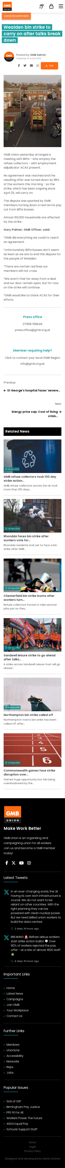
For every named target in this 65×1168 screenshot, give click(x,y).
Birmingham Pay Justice (23, 1107)
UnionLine (13, 1050)
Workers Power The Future (24, 1118)
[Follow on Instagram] (29, 863)
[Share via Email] (31, 66)
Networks (12, 1061)
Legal (32, 1147)
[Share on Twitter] (25, 66)
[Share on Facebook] (19, 66)
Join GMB (13, 1005)
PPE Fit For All (14, 1112)
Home (10, 988)
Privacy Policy (32, 1151)
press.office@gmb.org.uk (32, 330)
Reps (9, 1067)
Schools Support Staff (21, 1129)
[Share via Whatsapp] (38, 66)
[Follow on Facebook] (7, 863)
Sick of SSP (13, 1101)
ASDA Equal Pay (17, 1124)
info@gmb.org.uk (33, 364)
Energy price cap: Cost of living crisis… (35, 414)
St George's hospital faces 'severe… (33, 390)
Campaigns (14, 999)
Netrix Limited (51, 1158)
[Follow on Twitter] (13, 863)
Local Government (16, 16)
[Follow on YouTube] (21, 863)
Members (13, 1045)
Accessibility (14, 1056)
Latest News (14, 994)
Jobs (10, 1073)
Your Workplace (17, 1010)
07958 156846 (32, 324)
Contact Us (14, 1016)
